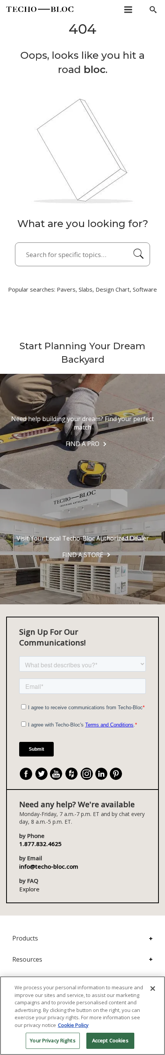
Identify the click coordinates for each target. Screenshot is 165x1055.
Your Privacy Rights (52, 1040)
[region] (82, 1015)
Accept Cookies (110, 1040)
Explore (29, 889)
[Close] (152, 988)
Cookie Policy (73, 1025)
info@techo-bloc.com (48, 866)
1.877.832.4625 (40, 844)
